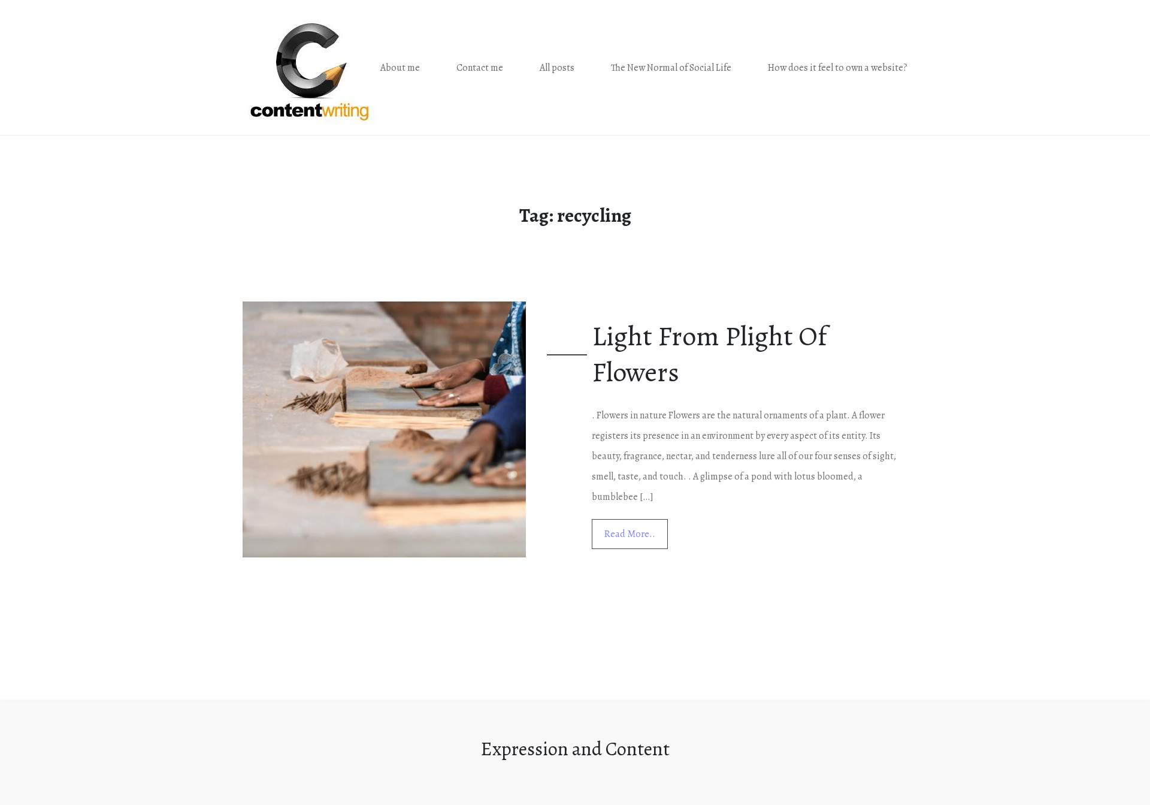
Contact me (479, 67)
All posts (557, 67)
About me (400, 67)
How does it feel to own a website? (837, 67)
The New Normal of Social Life (671, 67)
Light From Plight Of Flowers (709, 354)
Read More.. (629, 534)
